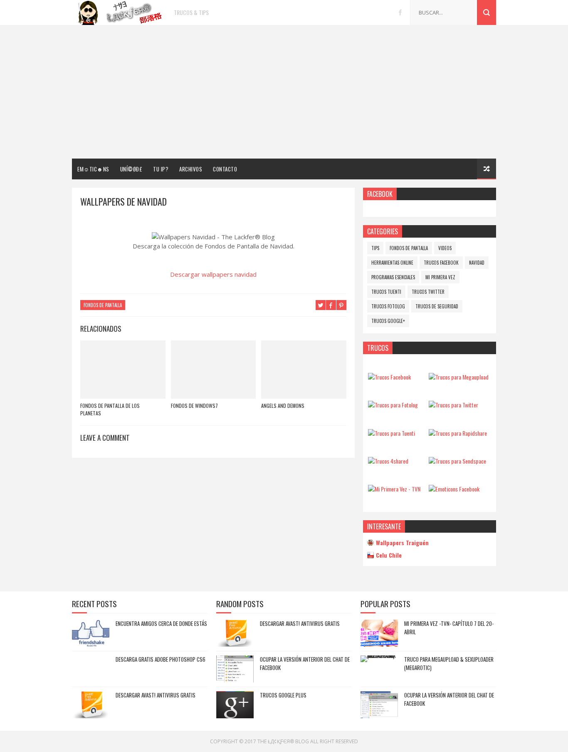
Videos (445, 248)
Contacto (225, 169)
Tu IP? (160, 169)
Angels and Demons (282, 405)
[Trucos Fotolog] (393, 404)
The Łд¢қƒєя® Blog (283, 741)
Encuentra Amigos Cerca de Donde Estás (161, 623)
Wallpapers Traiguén (402, 542)
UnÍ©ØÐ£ (131, 169)
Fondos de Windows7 (194, 405)
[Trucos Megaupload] (459, 376)
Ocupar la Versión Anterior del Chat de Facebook (305, 663)
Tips (375, 248)
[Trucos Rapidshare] (458, 433)
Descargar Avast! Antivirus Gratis (155, 695)
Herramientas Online (392, 262)
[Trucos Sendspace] (457, 461)
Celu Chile (389, 555)
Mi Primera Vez (440, 277)
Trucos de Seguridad (436, 306)
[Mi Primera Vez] (394, 488)
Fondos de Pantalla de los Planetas (110, 409)
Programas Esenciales (393, 277)
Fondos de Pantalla (103, 305)
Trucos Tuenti (386, 291)
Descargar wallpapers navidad (213, 274)
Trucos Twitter (428, 291)
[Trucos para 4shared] (388, 461)
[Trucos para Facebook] (389, 376)
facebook (400, 12)
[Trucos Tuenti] (391, 433)
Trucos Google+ (388, 321)
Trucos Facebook (441, 262)
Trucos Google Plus (283, 695)
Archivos (190, 169)
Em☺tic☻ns (93, 169)
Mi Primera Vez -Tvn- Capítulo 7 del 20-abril (449, 627)
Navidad (476, 262)
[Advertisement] (284, 92)
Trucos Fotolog (388, 306)
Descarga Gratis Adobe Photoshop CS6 (160, 659)
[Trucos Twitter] (453, 404)
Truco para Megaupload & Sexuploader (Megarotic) (449, 663)
